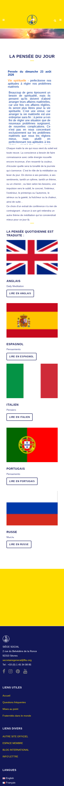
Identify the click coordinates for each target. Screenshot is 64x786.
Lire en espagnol (21, 356)
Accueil (6, 695)
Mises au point (10, 709)
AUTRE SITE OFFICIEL (15, 736)
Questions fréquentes (14, 702)
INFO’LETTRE (10, 756)
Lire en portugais (22, 481)
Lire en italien (19, 417)
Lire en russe (19, 544)
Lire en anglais (20, 293)
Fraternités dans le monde (17, 715)
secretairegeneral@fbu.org (17, 660)
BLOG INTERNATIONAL (16, 749)
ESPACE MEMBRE (13, 743)
